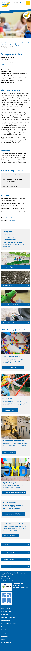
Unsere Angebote (14, 43)
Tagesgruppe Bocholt (9, 240)
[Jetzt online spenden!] (26, 15)
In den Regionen (6, 611)
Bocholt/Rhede (10, 218)
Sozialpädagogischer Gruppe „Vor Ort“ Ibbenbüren (13, 245)
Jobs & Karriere (5, 620)
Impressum (4, 633)
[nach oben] (28, 648)
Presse (3, 627)
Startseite (4, 43)
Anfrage (16, 2)
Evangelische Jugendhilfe (8, 624)
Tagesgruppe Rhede (8, 237)
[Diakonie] (6, 598)
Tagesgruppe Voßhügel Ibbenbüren (13, 242)
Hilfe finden (4, 614)
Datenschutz (4, 636)
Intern (3, 639)
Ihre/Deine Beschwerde (8, 617)
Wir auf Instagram (6, 642)
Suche (22, 2)
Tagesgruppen (19, 45)
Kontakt (3, 630)
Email (2, 65)
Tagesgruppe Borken (9, 235)
